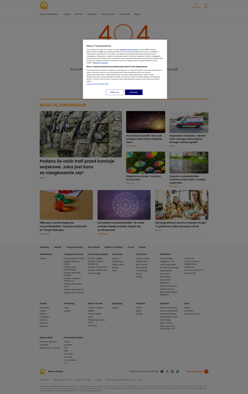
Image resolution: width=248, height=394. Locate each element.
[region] (125, 69)
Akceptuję (134, 92)
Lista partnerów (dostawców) (98, 84)
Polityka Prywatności (100, 63)
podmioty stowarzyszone (129, 49)
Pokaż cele (114, 92)
